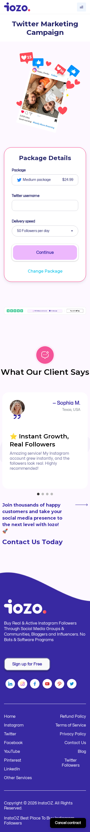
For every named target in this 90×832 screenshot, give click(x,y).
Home (10, 717)
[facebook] (34, 685)
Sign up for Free (27, 664)
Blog (82, 752)
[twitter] (72, 685)
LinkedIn (12, 769)
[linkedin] (10, 685)
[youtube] (47, 685)
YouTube (12, 752)
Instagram (14, 725)
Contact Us (75, 743)
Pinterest (12, 760)
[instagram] (22, 685)
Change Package (45, 271)
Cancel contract (68, 822)
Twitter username (26, 195)
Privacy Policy (73, 734)
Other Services (18, 778)
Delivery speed (23, 221)
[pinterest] (59, 685)
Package (19, 170)
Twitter (10, 734)
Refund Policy (73, 717)
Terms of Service (71, 725)
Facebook (13, 743)
